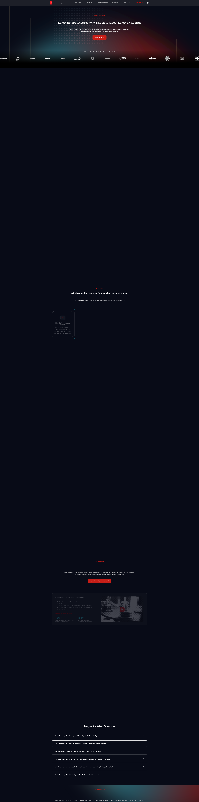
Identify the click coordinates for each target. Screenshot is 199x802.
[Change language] (147, 2)
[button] (79, 2)
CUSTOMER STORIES (103, 3)
